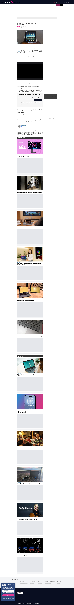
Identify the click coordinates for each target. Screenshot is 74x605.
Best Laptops (31, 579)
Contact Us (38, 596)
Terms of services (29, 102)
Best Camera (58, 579)
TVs (22, 5)
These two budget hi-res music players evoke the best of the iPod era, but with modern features (51, 119)
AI (20, 5)
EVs (45, 5)
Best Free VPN (22, 581)
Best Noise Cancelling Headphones (50, 581)
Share (19, 47)
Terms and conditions (50, 596)
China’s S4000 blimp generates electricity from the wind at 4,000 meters (51, 101)
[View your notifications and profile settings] (68, 2)
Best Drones (58, 583)
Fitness (30, 5)
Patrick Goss (22, 26)
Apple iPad (19, 51)
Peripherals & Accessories (24, 20)
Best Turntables (47, 579)
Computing (17, 5)
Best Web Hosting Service (23, 583)
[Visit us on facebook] (56, 2)
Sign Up (8, 595)
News (18, 26)
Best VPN (21, 579)
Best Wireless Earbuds (48, 583)
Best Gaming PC (32, 583)
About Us (18, 596)
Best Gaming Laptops (33, 581)
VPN (36, 5)
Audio (33, 5)
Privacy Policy (11, 598)
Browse (48, 5)
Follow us (37, 47)
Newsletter (41, 47)
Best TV (39, 581)
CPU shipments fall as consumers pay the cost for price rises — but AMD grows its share (51, 96)
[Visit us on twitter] (58, 2)
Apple (27, 58)
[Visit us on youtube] (59, 2)
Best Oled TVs (40, 583)
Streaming (26, 5)
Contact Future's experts (30, 596)
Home (43, 5)
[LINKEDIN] (22, 126)
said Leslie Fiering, (36, 87)
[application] (30, 71)
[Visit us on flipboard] (60, 2)
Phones (13, 5)
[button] (71, 2)
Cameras (39, 5)
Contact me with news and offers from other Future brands (8, 593)
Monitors (30, 20)
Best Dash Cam (59, 581)
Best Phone (39, 579)
